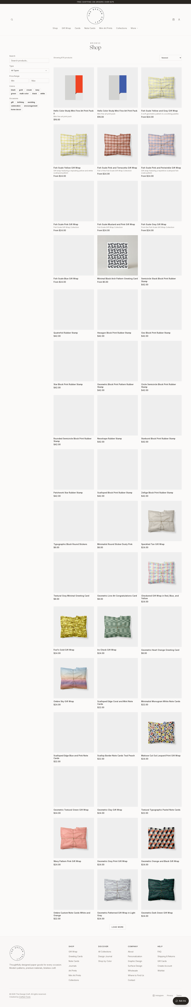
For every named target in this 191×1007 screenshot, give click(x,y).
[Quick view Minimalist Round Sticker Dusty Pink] (101, 537)
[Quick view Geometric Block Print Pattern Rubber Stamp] (101, 377)
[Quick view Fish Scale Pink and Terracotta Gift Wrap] (101, 161)
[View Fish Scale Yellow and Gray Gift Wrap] (161, 87)
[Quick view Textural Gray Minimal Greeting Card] (57, 589)
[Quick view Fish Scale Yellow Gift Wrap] (57, 161)
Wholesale (133, 970)
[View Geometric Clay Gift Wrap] (117, 786)
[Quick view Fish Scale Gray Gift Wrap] (145, 217)
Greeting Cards (76, 956)
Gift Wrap (66, 28)
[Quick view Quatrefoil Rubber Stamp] (57, 326)
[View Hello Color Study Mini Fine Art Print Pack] (117, 87)
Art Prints (73, 970)
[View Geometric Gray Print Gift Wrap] (117, 838)
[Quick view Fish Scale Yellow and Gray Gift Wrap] (145, 104)
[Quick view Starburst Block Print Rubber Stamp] (145, 431)
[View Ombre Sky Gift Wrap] (74, 678)
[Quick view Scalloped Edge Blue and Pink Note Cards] (57, 748)
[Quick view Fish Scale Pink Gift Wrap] (57, 217)
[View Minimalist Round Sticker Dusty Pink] (117, 521)
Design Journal (105, 956)
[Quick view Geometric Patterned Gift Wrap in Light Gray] (101, 906)
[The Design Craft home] (95, 16)
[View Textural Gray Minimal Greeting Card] (74, 572)
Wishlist (161, 970)
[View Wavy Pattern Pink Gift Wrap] (74, 838)
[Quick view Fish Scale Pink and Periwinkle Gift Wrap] (145, 161)
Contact (131, 980)
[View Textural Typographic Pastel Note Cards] (161, 786)
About (130, 951)
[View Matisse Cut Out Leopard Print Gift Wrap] (161, 732)
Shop (55, 28)
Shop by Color (105, 961)
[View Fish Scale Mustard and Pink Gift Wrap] (117, 201)
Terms (179, 995)
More (133, 28)
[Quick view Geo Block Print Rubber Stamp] (145, 326)
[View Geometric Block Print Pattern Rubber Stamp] (117, 361)
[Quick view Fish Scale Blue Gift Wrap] (57, 271)
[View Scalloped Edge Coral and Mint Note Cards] (117, 678)
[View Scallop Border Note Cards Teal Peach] (117, 732)
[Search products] (11, 19)
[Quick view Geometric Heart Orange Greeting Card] (145, 643)
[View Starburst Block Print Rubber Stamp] (161, 415)
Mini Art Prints (105, 28)
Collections (121, 28)
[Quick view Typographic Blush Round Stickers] (57, 537)
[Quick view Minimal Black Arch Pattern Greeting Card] (101, 271)
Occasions (13, 98)
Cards (78, 28)
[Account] (179, 19)
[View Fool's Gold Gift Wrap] (74, 626)
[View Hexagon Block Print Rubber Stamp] (117, 309)
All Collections (104, 951)
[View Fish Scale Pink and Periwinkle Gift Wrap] (161, 144)
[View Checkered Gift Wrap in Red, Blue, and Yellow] (161, 572)
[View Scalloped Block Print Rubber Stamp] (117, 469)
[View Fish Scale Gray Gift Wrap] (161, 201)
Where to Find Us (136, 975)
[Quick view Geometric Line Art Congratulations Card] (101, 589)
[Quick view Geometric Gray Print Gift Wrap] (101, 854)
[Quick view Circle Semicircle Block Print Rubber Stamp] (145, 377)
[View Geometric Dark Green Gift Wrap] (161, 889)
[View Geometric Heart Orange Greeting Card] (161, 626)
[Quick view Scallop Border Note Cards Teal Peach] (101, 748)
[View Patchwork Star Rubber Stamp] (74, 469)
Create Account (165, 966)
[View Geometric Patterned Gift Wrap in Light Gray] (117, 889)
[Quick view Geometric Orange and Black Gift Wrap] (145, 854)
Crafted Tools (24, 997)
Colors (12, 86)
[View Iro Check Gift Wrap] (117, 626)
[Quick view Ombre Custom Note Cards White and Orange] (57, 906)
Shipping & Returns (166, 956)
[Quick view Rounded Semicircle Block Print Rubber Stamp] (57, 431)
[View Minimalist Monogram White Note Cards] (161, 678)
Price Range (14, 76)
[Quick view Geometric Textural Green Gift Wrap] (57, 803)
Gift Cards (162, 961)
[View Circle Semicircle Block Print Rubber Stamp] (161, 361)
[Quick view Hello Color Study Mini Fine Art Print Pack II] (57, 104)
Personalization (135, 956)
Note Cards (90, 28)
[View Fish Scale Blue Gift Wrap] (74, 255)
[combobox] (29, 70)
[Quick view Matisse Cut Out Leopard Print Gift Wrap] (145, 748)
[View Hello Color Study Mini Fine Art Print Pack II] (74, 87)
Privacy (170, 995)
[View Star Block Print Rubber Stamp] (74, 361)
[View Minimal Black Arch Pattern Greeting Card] (117, 255)
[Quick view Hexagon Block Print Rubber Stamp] (101, 326)
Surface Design (135, 966)
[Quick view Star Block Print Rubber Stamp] (57, 377)
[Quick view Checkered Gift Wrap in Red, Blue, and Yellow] (145, 589)
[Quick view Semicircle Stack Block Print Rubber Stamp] (145, 271)
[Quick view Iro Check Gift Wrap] (101, 643)
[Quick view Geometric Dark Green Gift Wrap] (145, 906)
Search (12, 56)
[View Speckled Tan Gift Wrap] (161, 521)
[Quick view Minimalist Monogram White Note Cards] (145, 694)
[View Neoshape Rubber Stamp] (117, 415)
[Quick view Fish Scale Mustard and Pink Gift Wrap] (101, 217)
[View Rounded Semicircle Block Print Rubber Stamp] (74, 415)
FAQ (159, 951)
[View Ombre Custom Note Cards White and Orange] (74, 889)
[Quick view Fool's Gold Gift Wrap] (57, 643)
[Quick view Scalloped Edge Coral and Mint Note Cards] (101, 694)
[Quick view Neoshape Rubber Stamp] (101, 431)
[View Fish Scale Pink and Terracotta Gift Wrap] (117, 144)
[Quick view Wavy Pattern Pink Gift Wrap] (57, 854)
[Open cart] (173, 19)
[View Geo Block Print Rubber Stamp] (161, 309)
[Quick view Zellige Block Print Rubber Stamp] (145, 485)
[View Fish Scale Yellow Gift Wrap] (74, 144)
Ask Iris (182, 1001)
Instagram (159, 995)
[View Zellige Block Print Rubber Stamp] (161, 469)
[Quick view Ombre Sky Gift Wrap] (57, 694)
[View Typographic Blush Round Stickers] (74, 521)
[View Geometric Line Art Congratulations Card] (117, 572)
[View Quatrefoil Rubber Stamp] (74, 309)
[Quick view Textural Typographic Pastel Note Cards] (145, 803)
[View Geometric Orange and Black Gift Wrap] (161, 838)
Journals (72, 966)
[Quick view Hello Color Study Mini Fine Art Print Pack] (101, 104)
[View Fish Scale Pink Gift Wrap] (74, 201)
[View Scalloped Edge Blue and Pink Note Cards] (74, 732)
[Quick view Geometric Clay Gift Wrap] (101, 803)
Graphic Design (135, 961)
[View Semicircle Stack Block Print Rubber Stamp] (161, 255)
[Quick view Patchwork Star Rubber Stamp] (57, 485)
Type (11, 66)
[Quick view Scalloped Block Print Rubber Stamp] (101, 485)
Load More (118, 927)
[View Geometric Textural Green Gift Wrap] (74, 786)
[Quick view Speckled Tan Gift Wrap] (145, 537)
